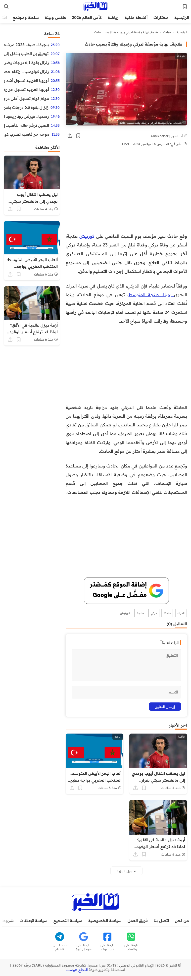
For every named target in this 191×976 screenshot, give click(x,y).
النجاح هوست (77, 970)
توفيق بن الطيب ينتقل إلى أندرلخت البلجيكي (26, 53)
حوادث (167, 32)
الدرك (181, 613)
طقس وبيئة (55, 17)
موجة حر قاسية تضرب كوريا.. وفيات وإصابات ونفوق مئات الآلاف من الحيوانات (26, 134)
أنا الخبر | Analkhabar (167, 136)
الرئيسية (181, 17)
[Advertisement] (126, 195)
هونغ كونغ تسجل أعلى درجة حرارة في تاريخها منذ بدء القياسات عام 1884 (26, 98)
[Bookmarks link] (185, 6)
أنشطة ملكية (136, 17)
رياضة (113, 17)
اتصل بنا (161, 920)
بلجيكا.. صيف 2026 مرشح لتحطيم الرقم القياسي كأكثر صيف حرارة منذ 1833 (26, 44)
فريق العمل (138, 920)
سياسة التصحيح (67, 920)
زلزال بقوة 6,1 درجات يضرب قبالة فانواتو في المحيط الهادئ (26, 62)
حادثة (167, 613)
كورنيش (87, 236)
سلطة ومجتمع (26, 17)
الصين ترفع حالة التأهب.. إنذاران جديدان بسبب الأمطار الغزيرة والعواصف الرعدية (26, 125)
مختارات (160, 17)
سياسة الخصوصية (105, 920)
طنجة (140, 613)
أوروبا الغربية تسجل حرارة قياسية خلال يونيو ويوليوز (26, 89)
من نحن (182, 920)
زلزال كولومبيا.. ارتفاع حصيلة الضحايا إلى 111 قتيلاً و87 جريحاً (26, 71)
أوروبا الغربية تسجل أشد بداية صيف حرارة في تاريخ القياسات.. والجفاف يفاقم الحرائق (26, 80)
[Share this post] (70, 135)
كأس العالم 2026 (87, 17)
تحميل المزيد (126, 871)
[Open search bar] (6, 6)
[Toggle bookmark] (78, 135)
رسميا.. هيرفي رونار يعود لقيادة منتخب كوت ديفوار (26, 116)
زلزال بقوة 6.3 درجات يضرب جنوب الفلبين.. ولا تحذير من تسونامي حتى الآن (26, 107)
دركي (154, 613)
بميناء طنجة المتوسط (151, 294)
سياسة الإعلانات (34, 920)
